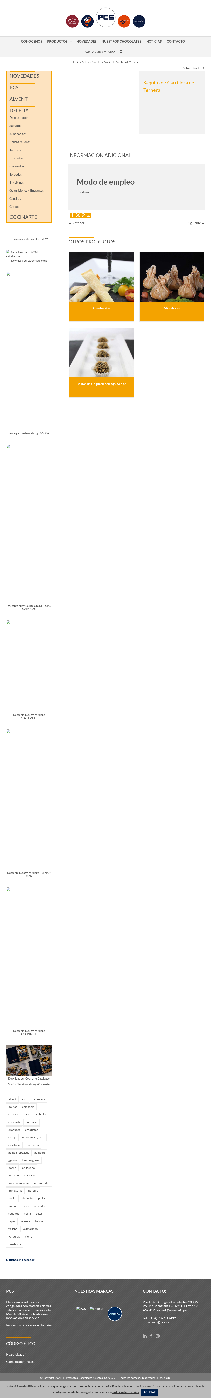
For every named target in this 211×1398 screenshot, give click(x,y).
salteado (39, 1206)
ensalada (14, 1145)
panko (12, 1198)
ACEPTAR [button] (150, 1392)
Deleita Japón (18, 117)
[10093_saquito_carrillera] (101, 102)
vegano (13, 1229)
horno (12, 1167)
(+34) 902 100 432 (163, 1318)
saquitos (13, 1213)
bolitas (12, 1106)
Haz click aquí (15, 1354)
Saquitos (15, 125)
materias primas (18, 1183)
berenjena (38, 1099)
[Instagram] (158, 1336)
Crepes (14, 206)
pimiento (27, 1198)
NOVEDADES (24, 76)
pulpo (12, 1206)
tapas (11, 1221)
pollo (41, 1198)
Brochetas (16, 158)
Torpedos (15, 174)
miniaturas (15, 1190)
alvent (12, 1099)
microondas (41, 1183)
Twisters (15, 150)
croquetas (31, 1129)
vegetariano (30, 1229)
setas (39, 1213)
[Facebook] (151, 1336)
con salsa (31, 1122)
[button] (121, 52)
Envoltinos (16, 182)
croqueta (14, 1129)
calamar (13, 1114)
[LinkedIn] (145, 1336)
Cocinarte (23, 217)
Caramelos (16, 166)
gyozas (12, 1160)
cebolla (41, 1114)
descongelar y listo (32, 1137)
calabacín (28, 1106)
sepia (27, 1213)
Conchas (15, 198)
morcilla (32, 1190)
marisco (13, 1175)
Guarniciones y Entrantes (26, 190)
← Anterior (76, 223)
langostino (28, 1167)
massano (29, 1175)
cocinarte (14, 1122)
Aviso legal (165, 1377)
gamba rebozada (18, 1152)
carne (27, 1114)
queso (25, 1206)
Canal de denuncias (20, 1362)
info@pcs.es (160, 1322)
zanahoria (14, 1244)
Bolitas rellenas (20, 142)
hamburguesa (30, 1160)
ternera (25, 1221)
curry (11, 1137)
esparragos (32, 1145)
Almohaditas (18, 134)
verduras (14, 1236)
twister (39, 1221)
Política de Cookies (125, 1392)
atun (24, 1099)
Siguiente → (196, 223)
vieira (28, 1236)
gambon (39, 1152)
